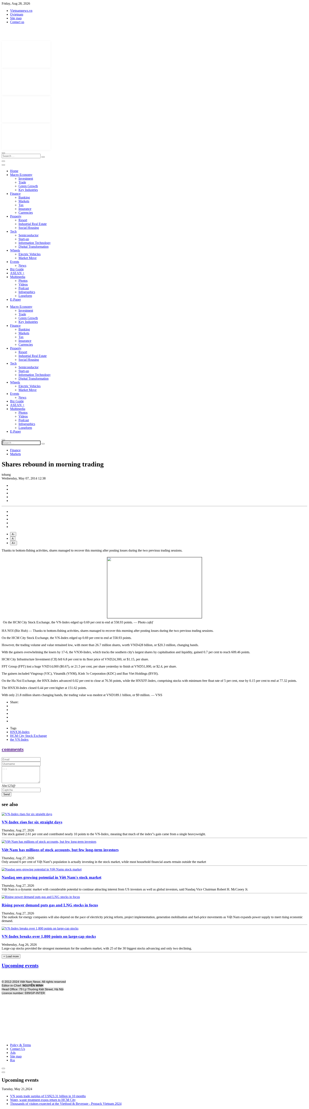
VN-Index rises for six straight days (32, 822)
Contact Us (17, 1049)
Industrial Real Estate (32, 224)
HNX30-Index (20, 732)
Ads (13, 1052)
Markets (23, 201)
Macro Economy (21, 174)
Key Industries (28, 190)
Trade (22, 182)
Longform (25, 296)
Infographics (26, 292)
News (22, 265)
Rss (12, 1060)
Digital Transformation (33, 246)
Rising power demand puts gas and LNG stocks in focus (50, 905)
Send (6, 794)
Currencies (25, 212)
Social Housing (28, 227)
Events (14, 261)
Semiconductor (28, 235)
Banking (24, 197)
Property (15, 216)
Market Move (27, 258)
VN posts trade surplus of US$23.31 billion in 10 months (48, 1096)
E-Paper (15, 299)
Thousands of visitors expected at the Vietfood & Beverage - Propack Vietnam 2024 (65, 1103)
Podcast (23, 288)
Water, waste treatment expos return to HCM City (43, 1100)
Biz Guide (17, 269)
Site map (16, 18)
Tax (21, 205)
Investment (25, 178)
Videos (23, 284)
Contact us (17, 22)
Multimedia (17, 277)
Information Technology (34, 243)
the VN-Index (19, 739)
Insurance (24, 209)
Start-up (23, 239)
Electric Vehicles (29, 254)
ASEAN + (17, 273)
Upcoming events (20, 965)
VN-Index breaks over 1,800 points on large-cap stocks (49, 936)
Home (14, 171)
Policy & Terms (20, 1045)
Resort (22, 220)
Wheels (15, 250)
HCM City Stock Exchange (28, 736)
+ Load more (11, 956)
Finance (15, 193)
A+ (13, 543)
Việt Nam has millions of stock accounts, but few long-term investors (60, 850)
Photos (23, 280)
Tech (13, 231)
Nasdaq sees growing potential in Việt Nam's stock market (51, 877)
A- (13, 534)
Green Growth (28, 186)
